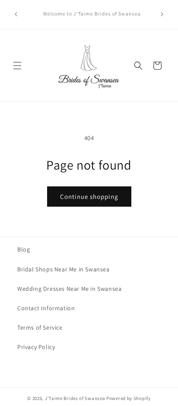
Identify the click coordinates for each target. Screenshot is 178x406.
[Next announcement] (162, 14)
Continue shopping (89, 196)
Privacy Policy (36, 347)
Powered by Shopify (128, 398)
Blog (23, 249)
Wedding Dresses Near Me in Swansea (69, 289)
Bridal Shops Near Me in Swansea (63, 269)
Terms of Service (40, 327)
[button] (17, 65)
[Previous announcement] (15, 14)
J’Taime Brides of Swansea (75, 398)
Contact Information (46, 308)
